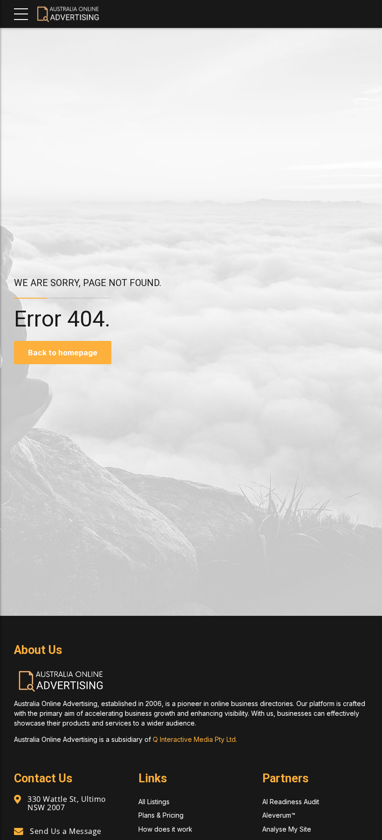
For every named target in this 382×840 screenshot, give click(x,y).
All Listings (154, 802)
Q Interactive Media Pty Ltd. (195, 739)
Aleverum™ (278, 815)
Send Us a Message (66, 831)
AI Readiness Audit (290, 802)
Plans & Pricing (161, 815)
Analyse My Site (286, 829)
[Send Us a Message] (18, 831)
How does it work (165, 829)
